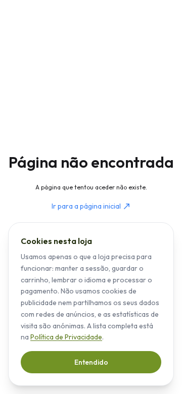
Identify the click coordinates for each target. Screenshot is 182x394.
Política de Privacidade (66, 336)
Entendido (91, 362)
